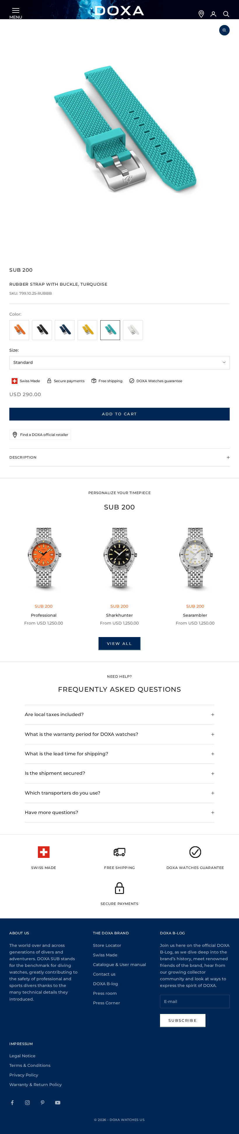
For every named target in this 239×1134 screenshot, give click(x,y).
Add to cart (119, 414)
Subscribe (182, 1020)
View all (119, 643)
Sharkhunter (119, 615)
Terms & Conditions (29, 1065)
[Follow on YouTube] (58, 1103)
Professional (44, 615)
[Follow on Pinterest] (42, 1103)
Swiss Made (105, 955)
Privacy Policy (23, 1075)
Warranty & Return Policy (35, 1084)
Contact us (104, 974)
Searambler (195, 615)
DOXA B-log (105, 983)
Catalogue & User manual (119, 964)
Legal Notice (22, 1055)
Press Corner (106, 1003)
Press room (105, 993)
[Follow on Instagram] (27, 1103)
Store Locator (107, 945)
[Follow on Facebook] (12, 1103)
